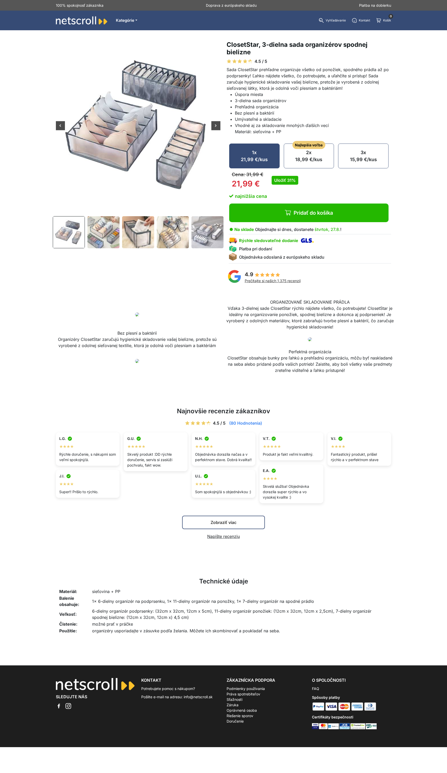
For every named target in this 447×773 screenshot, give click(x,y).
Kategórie (125, 20)
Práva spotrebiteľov (243, 694)
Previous (60, 126)
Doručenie (235, 721)
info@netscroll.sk (198, 697)
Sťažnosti (234, 699)
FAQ (315, 688)
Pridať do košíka (313, 213)
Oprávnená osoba (242, 710)
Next (215, 126)
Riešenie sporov (240, 716)
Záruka (233, 705)
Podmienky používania (246, 688)
